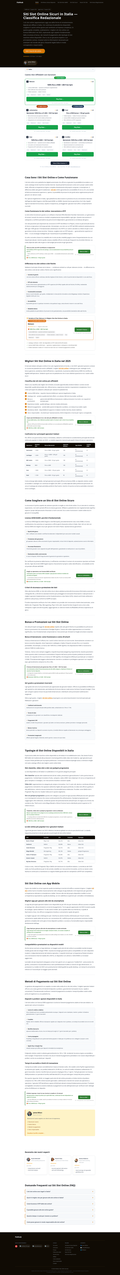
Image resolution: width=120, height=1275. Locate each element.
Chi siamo (55, 1245)
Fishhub (20, 2)
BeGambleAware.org (75, 166)
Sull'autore (55, 1247)
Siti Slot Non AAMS (63, 2)
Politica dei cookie (57, 1252)
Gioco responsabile (57, 1261)
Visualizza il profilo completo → (36, 1133)
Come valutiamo (56, 1259)
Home (37, 2)
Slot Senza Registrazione (96, 2)
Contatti (55, 1263)
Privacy (54, 1250)
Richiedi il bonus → (83, 329)
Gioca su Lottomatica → (84, 575)
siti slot (53, 190)
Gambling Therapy (24, 1246)
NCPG (47, 1246)
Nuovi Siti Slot (84, 2)
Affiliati (54, 1256)
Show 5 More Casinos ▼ (60, 163)
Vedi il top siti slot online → (34, 51)
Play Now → (60, 99)
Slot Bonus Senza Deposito (48, 2)
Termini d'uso (56, 1254)
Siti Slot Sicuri (74, 2)
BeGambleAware (37, 1246)
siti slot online (63, 368)
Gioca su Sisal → (84, 251)
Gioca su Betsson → (84, 422)
